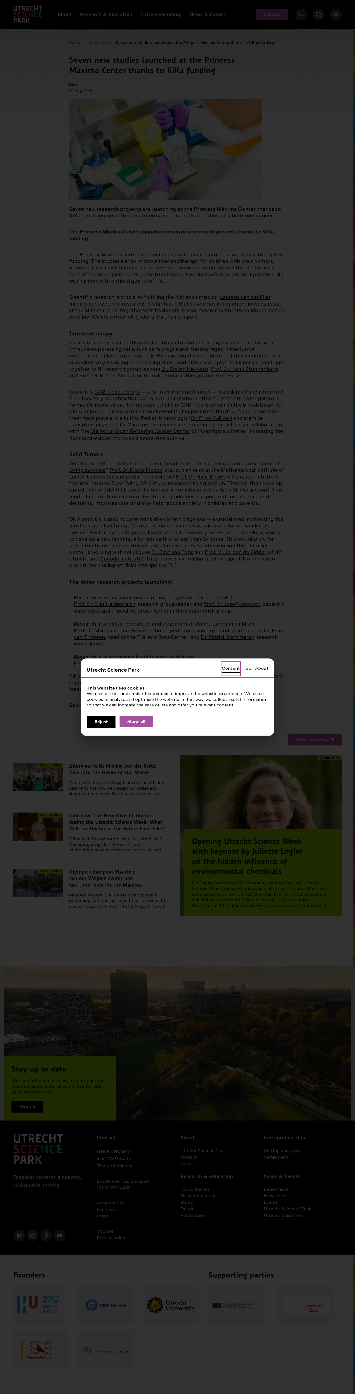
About (261, 668)
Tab (247, 668)
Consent (231, 668)
